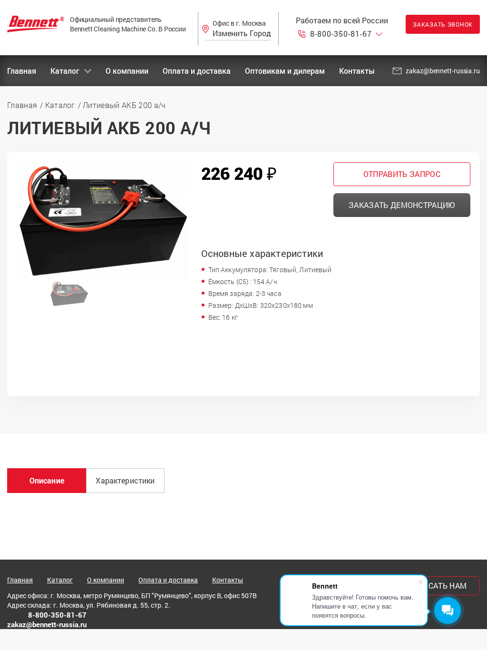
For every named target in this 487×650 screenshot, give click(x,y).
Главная (21, 71)
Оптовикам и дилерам (285, 71)
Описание (46, 480)
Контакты (357, 71)
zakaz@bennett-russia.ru (443, 71)
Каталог (64, 71)
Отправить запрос (401, 174)
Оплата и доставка (197, 71)
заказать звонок (443, 24)
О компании (127, 71)
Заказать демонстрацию (402, 205)
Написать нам (437, 586)
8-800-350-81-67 (340, 34)
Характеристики (125, 480)
